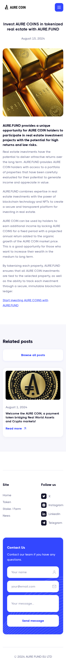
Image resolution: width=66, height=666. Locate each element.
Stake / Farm (12, 509)
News (6, 515)
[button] (59, 7)
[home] (15, 7)
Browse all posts (33, 355)
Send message (33, 620)
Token (7, 502)
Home (7, 495)
